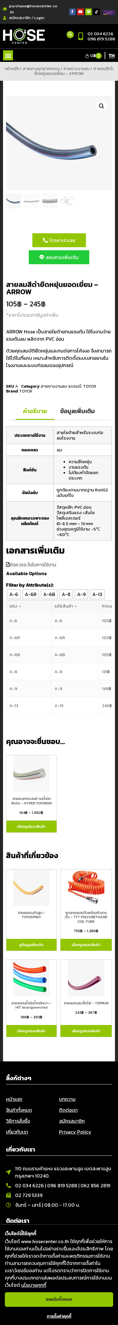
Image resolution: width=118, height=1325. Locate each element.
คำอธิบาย (35, 411)
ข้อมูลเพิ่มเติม (77, 411)
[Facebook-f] (72, 11)
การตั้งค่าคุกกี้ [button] (59, 1316)
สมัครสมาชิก (72, 1120)
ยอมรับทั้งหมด (59, 1299)
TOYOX (89, 386)
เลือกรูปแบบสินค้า (31, 826)
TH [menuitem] (112, 55)
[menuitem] (112, 55)
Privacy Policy (75, 1131)
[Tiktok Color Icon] (96, 11)
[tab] (34, 411)
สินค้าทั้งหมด (19, 1110)
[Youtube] (80, 11)
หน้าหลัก (12, 69)
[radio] (13, 594)
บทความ (67, 1099)
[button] (8, 55)
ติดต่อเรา (68, 1110)
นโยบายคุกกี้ (33, 1285)
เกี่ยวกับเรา (17, 1131)
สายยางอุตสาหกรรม (41, 69)
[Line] (88, 11)
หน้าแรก (14, 1099)
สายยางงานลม (76, 69)
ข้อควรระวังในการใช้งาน (33, 564)
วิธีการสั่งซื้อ (18, 1120)
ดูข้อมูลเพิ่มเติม (31, 945)
